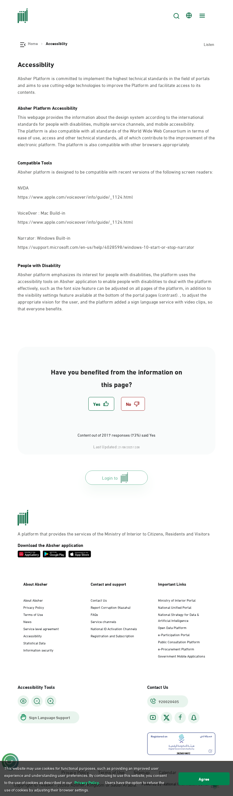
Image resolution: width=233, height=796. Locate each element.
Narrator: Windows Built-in (45, 237)
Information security (38, 650)
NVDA (23, 187)
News (27, 621)
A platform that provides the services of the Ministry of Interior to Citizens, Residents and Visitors (114, 533)
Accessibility (32, 635)
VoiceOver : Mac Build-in (42, 212)
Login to (110, 477)
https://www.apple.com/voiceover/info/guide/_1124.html (75, 196)
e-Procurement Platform (176, 649)
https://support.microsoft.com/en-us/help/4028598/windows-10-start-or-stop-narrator (106, 247)
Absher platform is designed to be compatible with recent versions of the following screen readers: (115, 171)
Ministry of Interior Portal (176, 600)
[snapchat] (193, 717)
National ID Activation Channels (114, 628)
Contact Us (99, 600)
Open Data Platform (172, 627)
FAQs (94, 614)
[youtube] (152, 717)
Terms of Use (33, 614)
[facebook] (180, 717)
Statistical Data (34, 643)
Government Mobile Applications (181, 656)
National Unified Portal (174, 607)
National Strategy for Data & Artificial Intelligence (178, 617)
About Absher (33, 600)
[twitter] (166, 717)
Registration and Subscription (112, 635)
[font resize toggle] (37, 701)
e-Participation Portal (174, 634)
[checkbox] (101, 404)
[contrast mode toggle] (23, 701)
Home (33, 43)
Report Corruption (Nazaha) (110, 607)
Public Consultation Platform (179, 641)
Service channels (103, 621)
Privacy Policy (33, 607)
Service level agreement (41, 628)
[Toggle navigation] (201, 16)
